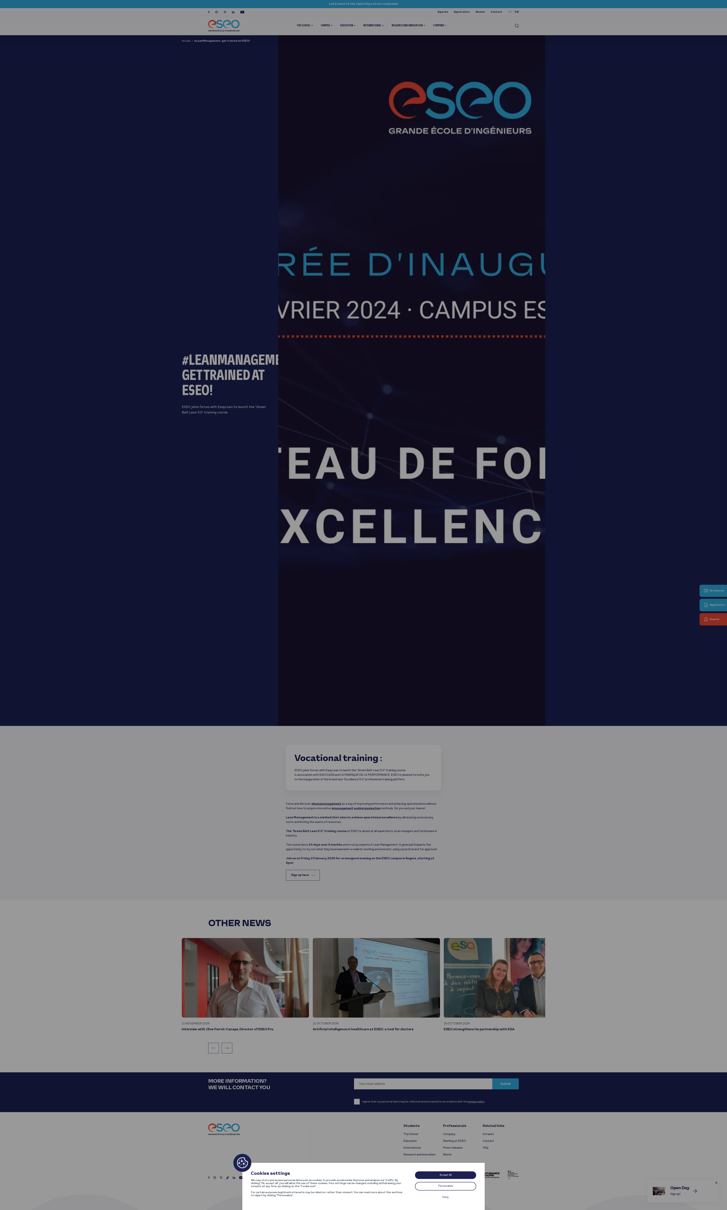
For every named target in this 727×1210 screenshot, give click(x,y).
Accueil (186, 41)
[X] (225, 12)
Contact (496, 12)
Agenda (443, 12)
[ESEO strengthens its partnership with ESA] (507, 978)
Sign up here (300, 875)
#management (342, 808)
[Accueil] (223, 25)
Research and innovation (407, 25)
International (372, 25)
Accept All (446, 1175)
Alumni (480, 12)
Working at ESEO (454, 1141)
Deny (445, 1197)
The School (303, 25)
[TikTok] (227, 1177)
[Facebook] (209, 12)
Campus (325, 25)
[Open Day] (695, 1191)
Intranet (488, 1134)
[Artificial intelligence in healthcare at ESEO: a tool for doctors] (376, 978)
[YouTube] (242, 12)
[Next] (227, 1048)
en (517, 12)
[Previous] (213, 1048)
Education (346, 25)
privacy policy (476, 1101)
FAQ (485, 1148)
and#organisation (367, 808)
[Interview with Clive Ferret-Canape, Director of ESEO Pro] (245, 978)
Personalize (445, 1186)
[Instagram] (216, 12)
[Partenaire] (491, 1175)
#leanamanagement (326, 804)
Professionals (454, 1126)
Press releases (453, 1148)
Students (411, 1126)
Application (462, 12)
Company (438, 25)
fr (510, 12)
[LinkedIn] (233, 12)
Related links (493, 1126)
